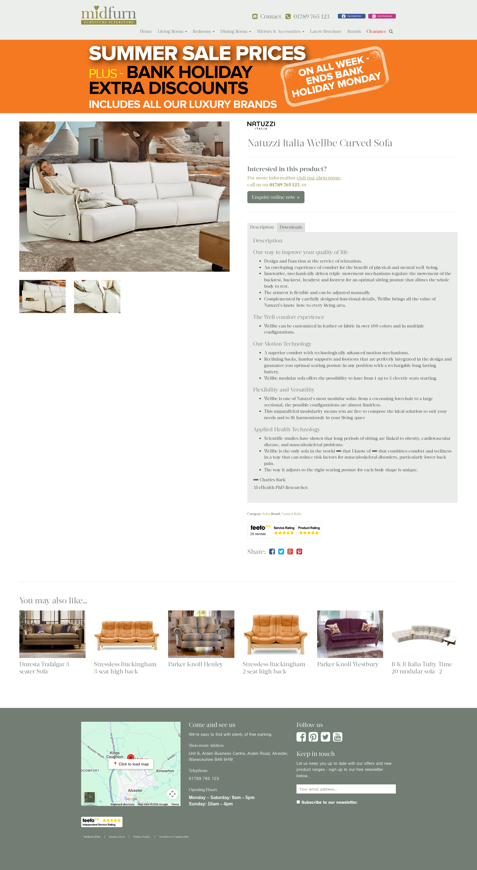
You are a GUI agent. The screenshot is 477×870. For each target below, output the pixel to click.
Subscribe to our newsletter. (329, 802)
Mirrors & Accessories (279, 31)
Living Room (171, 31)
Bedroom (202, 31)
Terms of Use (117, 837)
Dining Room (234, 31)
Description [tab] (262, 227)
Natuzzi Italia (291, 514)
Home (146, 31)
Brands (354, 31)
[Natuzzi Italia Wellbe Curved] (124, 196)
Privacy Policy (141, 837)
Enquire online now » (276, 197)
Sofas (266, 514)
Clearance (376, 31)
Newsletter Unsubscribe (174, 837)
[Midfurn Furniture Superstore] (108, 15)
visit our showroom (318, 178)
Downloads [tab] (291, 227)
